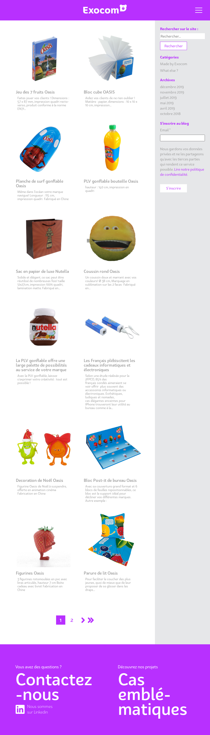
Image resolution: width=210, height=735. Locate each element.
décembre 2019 (172, 87)
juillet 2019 (168, 97)
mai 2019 (167, 103)
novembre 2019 (172, 92)
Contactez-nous (54, 687)
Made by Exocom (173, 64)
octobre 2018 (170, 113)
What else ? (169, 70)
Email (165, 130)
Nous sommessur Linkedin (39, 709)
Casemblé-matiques (152, 694)
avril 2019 (167, 108)
